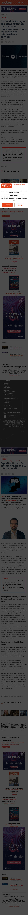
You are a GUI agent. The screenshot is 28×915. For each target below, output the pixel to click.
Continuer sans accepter (19, 184)
